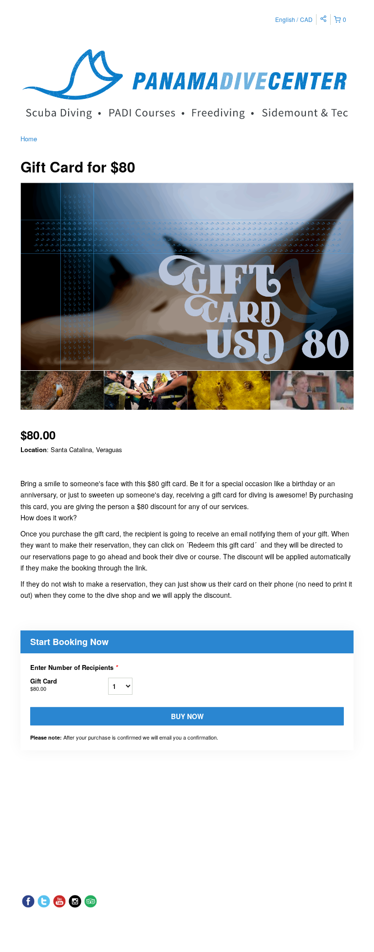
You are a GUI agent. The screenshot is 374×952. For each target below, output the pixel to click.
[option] (62, 390)
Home (28, 138)
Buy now (187, 716)
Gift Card (43, 684)
